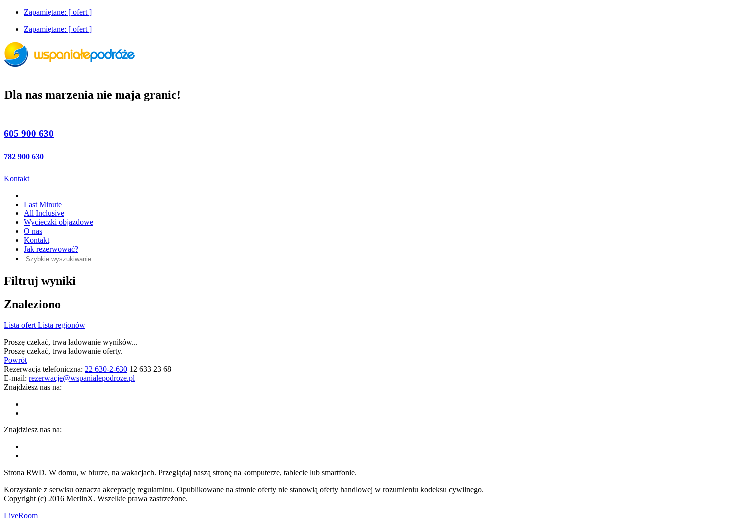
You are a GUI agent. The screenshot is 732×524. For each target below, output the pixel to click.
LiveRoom (21, 515)
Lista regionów (61, 325)
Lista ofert (21, 325)
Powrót (15, 360)
